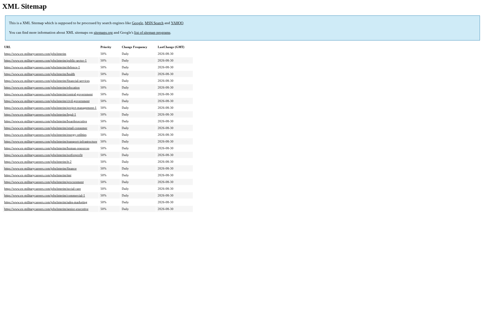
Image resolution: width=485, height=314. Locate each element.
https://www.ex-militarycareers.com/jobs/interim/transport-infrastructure (50, 141)
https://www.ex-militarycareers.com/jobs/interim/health (39, 74)
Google (137, 23)
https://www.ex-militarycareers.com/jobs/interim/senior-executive (46, 209)
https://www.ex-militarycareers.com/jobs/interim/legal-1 (40, 114)
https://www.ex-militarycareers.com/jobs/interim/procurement (44, 182)
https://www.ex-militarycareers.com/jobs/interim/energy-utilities (45, 134)
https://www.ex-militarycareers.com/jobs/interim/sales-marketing (45, 202)
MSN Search (154, 23)
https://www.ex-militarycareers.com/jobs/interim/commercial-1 (44, 195)
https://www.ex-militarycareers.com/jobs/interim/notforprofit (43, 155)
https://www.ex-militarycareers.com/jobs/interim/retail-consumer (45, 128)
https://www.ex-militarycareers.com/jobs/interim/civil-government (47, 101)
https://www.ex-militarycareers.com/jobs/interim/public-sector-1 (45, 60)
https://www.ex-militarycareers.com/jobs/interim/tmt (37, 175)
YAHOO (177, 23)
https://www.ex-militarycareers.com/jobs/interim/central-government (48, 94)
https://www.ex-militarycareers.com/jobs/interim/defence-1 (42, 67)
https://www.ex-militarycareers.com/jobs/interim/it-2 (38, 161)
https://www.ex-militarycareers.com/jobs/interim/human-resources (46, 148)
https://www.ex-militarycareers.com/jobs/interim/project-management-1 (50, 107)
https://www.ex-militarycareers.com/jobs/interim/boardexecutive (45, 121)
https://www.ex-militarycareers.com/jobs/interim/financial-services (47, 80)
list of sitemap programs (152, 32)
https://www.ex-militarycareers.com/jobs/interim (35, 53)
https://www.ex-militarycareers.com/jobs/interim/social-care (42, 188)
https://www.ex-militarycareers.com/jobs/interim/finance (40, 168)
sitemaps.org (103, 32)
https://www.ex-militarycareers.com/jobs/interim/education (42, 87)
